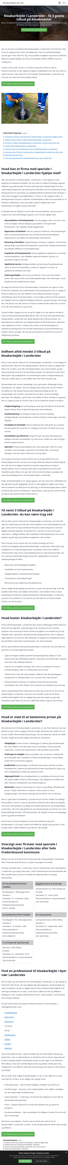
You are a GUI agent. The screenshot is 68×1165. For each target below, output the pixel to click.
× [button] (66, 1152)
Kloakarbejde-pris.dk (13, 2)
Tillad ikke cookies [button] (41, 1161)
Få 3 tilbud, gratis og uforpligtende (34, 30)
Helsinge (8, 1048)
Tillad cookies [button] (25, 1161)
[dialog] (34, 1158)
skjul (24, 133)
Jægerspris (9, 1017)
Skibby (7, 1039)
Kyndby (8, 1044)
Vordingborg (10, 1035)
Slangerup (9, 1021)
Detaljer (53, 1157)
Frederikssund (11, 1012)
